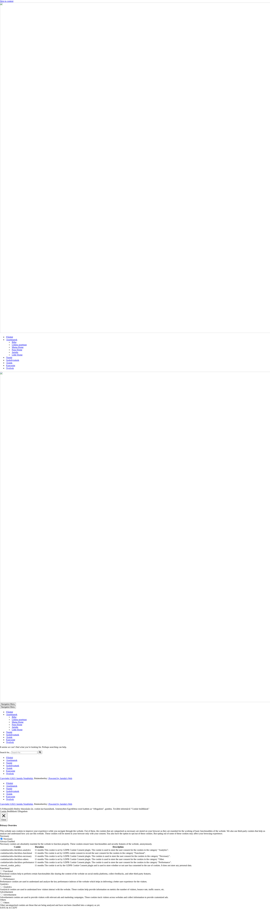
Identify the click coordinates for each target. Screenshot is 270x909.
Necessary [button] (4, 836)
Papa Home (17, 350)
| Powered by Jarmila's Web (60, 778)
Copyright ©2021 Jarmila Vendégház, (17, 778)
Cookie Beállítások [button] (8, 811)
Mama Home (17, 347)
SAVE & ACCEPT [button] (8, 907)
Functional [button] (4, 868)
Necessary (8, 839)
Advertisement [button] (6, 892)
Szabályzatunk (12, 360)
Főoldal (9, 337)
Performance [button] (5, 876)
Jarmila (15, 352)
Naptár (9, 357)
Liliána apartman (19, 345)
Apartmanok (11, 760)
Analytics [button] (4, 884)
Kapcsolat (10, 365)
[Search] (40, 752)
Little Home (17, 355)
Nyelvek (10, 368)
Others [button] (3, 900)
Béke (14, 342)
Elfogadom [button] (22, 811)
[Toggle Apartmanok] (49, 714)
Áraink (9, 363)
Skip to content (6, 1)
